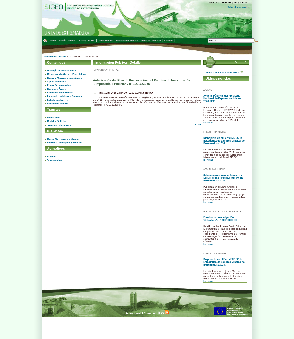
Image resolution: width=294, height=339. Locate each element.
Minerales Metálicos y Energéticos (66, 74)
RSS (161, 313)
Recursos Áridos (56, 89)
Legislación (53, 117)
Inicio (213, 2)
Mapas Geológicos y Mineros (63, 139)
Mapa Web (241, 2)
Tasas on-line (54, 160)
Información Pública (55, 56)
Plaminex (52, 156)
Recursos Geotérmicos (60, 92)
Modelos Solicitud (57, 121)
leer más (208, 122)
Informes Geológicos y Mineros (64, 142)
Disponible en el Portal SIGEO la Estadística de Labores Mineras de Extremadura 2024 (224, 140)
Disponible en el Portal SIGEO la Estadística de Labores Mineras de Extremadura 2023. (224, 262)
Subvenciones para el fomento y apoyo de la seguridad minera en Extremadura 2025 (223, 178)
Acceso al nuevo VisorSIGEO (223, 72)
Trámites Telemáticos (59, 125)
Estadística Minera (57, 100)
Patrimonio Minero (57, 103)
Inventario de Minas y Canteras (64, 96)
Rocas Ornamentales (59, 85)
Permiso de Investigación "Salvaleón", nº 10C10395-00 (220, 218)
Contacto (226, 2)
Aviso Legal (133, 313)
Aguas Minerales (56, 81)
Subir (198, 124)
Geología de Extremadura (61, 70)
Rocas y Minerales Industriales (64, 78)
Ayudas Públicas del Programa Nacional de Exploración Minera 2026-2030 (222, 98)
